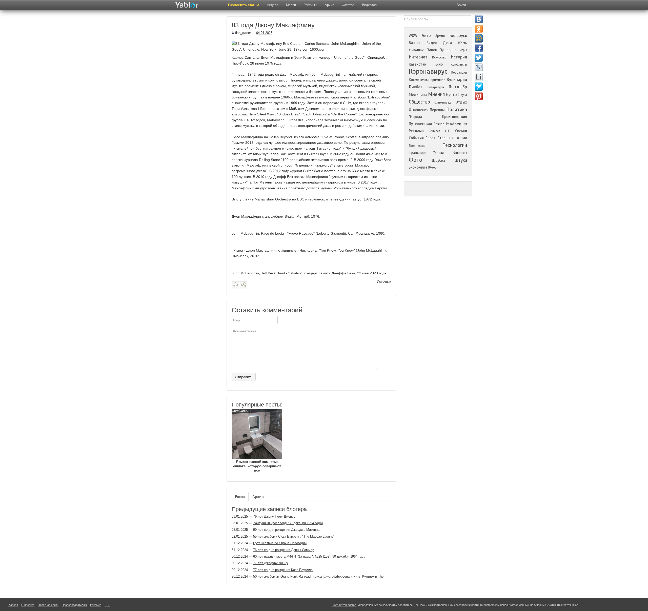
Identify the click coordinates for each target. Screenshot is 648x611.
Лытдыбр (458, 87)
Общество (419, 102)
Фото (415, 160)
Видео (432, 42)
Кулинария (457, 79)
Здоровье (448, 50)
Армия (440, 36)
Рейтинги (310, 5)
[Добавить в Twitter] (479, 58)
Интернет (418, 57)
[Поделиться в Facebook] (479, 48)
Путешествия (420, 123)
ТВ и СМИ (459, 138)
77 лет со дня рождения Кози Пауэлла (283, 570)
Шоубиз (438, 160)
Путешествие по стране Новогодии (280, 543)
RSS (107, 604)
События (416, 138)
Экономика (418, 167)
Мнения (436, 94)
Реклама (416, 131)
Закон (432, 50)
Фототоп (348, 5)
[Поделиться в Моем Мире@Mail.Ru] (479, 38)
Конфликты (459, 65)
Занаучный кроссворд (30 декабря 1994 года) (288, 523)
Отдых (461, 102)
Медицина (418, 94)
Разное (439, 124)
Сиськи (461, 131)
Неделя (272, 5)
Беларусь (458, 35)
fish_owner (242, 33)
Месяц (291, 5)
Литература (435, 87)
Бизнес (414, 42)
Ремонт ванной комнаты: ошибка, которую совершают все (256, 440)
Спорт (431, 138)
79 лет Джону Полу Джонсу (274, 516)
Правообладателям (74, 604)
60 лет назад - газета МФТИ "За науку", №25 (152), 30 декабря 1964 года (309, 556)
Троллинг (440, 153)
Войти (461, 5)
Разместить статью (243, 5)
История (459, 57)
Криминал (438, 80)
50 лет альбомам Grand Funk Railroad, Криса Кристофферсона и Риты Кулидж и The (318, 576)
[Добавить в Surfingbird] (479, 87)
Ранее (240, 497)
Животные (416, 50)
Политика (456, 109)
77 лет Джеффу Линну (270, 563)
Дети (447, 42)
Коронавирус (428, 71)
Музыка (451, 95)
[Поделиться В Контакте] (479, 19)
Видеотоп (369, 5)
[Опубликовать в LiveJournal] (479, 67)
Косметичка (419, 79)
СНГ (447, 131)
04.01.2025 (264, 33)
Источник (384, 281)
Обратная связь (48, 604)
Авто (426, 35)
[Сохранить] (235, 284)
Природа (415, 117)
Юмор (432, 168)
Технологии (455, 145)
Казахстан (417, 64)
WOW (413, 35)
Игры (463, 50)
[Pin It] (479, 96)
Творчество (417, 146)
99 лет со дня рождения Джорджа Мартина (286, 530)
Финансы (460, 153)
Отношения (418, 110)
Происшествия (454, 116)
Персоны (437, 110)
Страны (443, 138)
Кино (439, 64)
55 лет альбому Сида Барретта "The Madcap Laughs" (294, 536)
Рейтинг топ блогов (344, 604)
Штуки (460, 160)
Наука (462, 95)
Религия (434, 131)
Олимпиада (443, 102)
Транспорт (418, 152)
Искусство (439, 57)
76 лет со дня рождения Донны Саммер (283, 550)
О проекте (27, 604)
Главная (13, 604)
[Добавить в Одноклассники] (479, 29)
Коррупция (459, 73)
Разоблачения (456, 124)
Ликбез (415, 87)
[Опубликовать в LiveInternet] (479, 77)
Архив (329, 5)
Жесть (462, 43)
